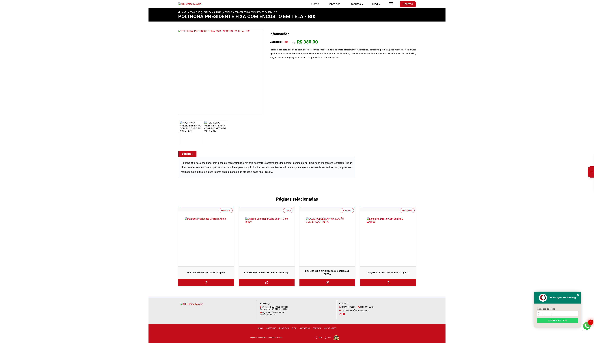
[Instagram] (340, 314)
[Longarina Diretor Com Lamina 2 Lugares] (388, 238)
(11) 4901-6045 (366, 307)
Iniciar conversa (557, 320)
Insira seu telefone (546, 309)
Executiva (347, 210)
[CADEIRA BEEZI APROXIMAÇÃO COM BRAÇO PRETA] (327, 238)
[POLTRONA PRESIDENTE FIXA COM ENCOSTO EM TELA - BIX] (220, 72)
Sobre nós (334, 4)
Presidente (225, 210)
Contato (408, 4)
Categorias (304, 328)
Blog (375, 4)
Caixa (288, 210)
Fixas (218, 12)
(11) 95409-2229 (348, 307)
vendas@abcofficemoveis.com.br (355, 310)
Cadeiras (208, 12)
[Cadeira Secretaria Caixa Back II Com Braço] (267, 238)
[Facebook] (344, 314)
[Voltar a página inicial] (191, 3)
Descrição (187, 154)
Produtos (355, 4)
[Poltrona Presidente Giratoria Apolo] (206, 238)
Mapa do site (330, 328)
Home (315, 4)
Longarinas (407, 210)
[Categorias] (391, 4)
